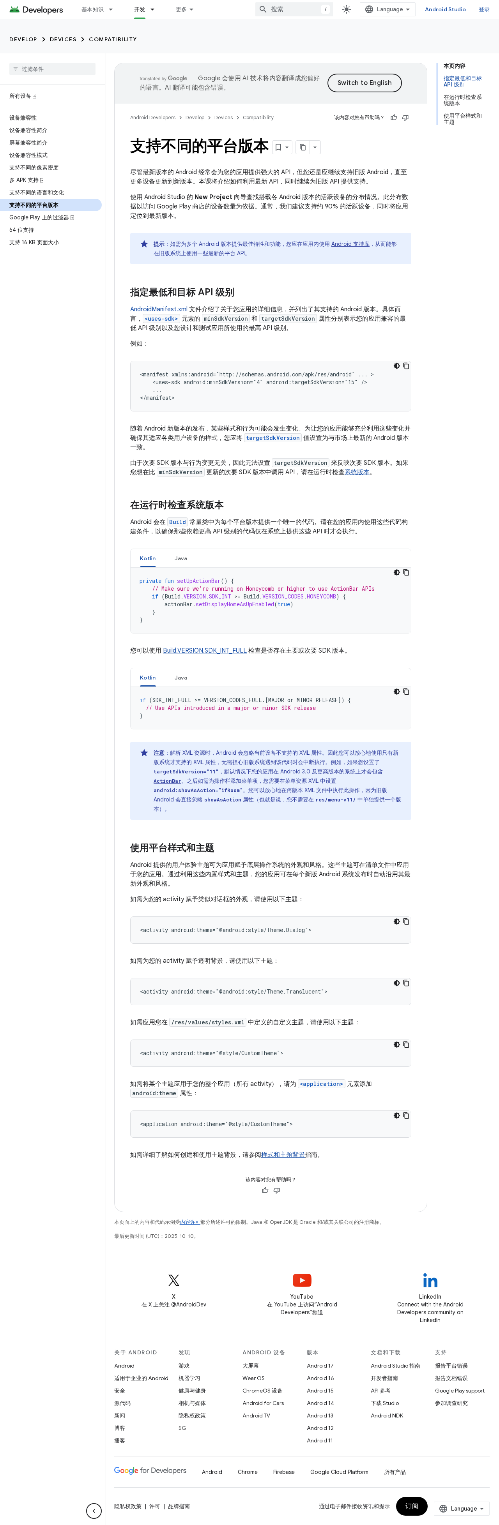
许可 (154, 1506)
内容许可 (190, 1222)
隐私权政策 (192, 1415)
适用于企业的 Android (141, 1378)
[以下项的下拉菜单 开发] (155, 9)
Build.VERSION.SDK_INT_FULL (205, 651)
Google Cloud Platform (339, 1472)
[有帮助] (394, 118)
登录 (484, 9)
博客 (119, 1427)
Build (177, 522)
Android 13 (320, 1415)
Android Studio (445, 9)
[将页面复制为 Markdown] (303, 147)
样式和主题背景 (283, 1155)
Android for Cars (263, 1403)
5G (182, 1427)
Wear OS (253, 1378)
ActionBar (167, 781)
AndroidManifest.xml (159, 309)
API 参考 (381, 1390)
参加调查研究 (451, 1403)
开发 (139, 9)
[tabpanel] (271, 600)
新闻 (119, 1415)
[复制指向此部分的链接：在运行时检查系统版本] (231, 505)
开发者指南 (384, 1378)
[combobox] (294, 9)
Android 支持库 (350, 243)
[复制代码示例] (406, 366)
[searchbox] (52, 69)
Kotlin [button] (148, 558)
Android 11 (320, 1440)
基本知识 (92, 9)
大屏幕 (250, 1365)
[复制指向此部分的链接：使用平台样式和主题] (222, 848)
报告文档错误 (451, 1378)
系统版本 (357, 472)
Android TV (256, 1415)
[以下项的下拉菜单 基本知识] (114, 9)
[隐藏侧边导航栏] (94, 1511)
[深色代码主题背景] (397, 366)
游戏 (184, 1365)
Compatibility (113, 39)
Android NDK (387, 1415)
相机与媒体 (192, 1403)
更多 (181, 9)
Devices (63, 39)
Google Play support (460, 1390)
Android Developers (152, 117)
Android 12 (320, 1427)
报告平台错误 (451, 1365)
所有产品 (395, 1472)
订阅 (411, 1506)
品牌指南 (179, 1506)
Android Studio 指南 (395, 1365)
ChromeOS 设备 (262, 1390)
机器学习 (189, 1378)
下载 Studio (385, 1403)
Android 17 (320, 1365)
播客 (119, 1440)
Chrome (248, 1472)
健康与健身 (192, 1390)
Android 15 (320, 1390)
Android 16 (320, 1378)
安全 (119, 1390)
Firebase (284, 1472)
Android (124, 1365)
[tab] (148, 558)
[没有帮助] (405, 118)
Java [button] (181, 558)
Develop (23, 39)
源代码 (122, 1403)
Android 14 (320, 1403)
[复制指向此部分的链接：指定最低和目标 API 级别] (242, 293)
